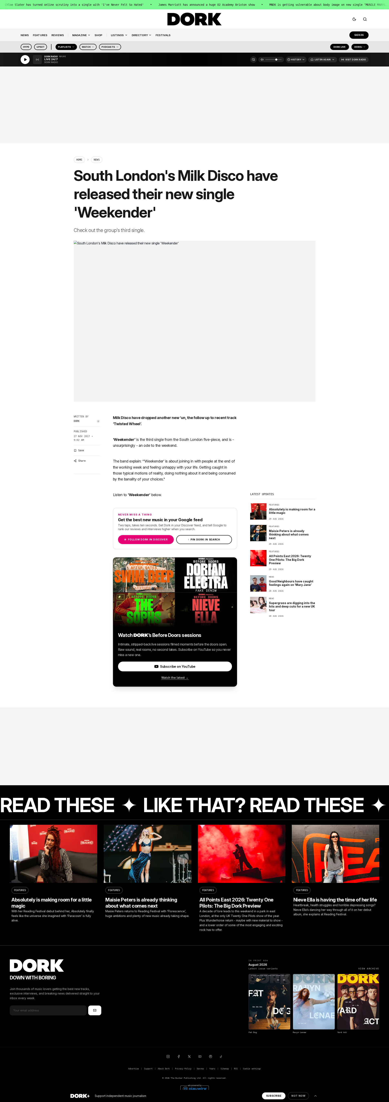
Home (79, 159)
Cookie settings (252, 1069)
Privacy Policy (183, 1069)
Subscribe (273, 1095)
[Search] (365, 19)
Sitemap (225, 1069)
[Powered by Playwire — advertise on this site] (194, 1088)
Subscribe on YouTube (177, 666)
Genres (200, 1069)
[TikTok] (221, 1056)
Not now (298, 1095)
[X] (189, 1056)
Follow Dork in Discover (145, 539)
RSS (235, 1069)
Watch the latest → (174, 677)
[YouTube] (199, 1056)
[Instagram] (168, 1056)
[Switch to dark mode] (354, 19)
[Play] (25, 59)
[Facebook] (178, 1056)
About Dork (164, 1069)
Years (212, 1069)
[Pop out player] (253, 59)
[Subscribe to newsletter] (94, 1010)
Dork (77, 421)
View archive (368, 968)
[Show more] (315, 1096)
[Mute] (262, 59)
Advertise (133, 1069)
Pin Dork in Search (204, 539)
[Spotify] (210, 1056)
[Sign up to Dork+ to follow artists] (98, 421)
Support (148, 1069)
